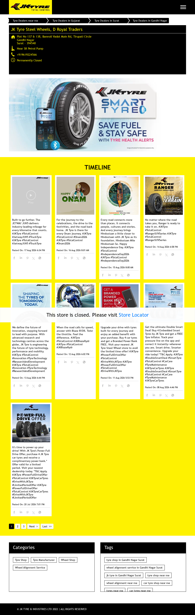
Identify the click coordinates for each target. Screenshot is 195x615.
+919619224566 (27, 54)
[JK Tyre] (30, 7)
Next (32, 526)
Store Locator (134, 315)
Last (44, 526)
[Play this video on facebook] (31, 197)
